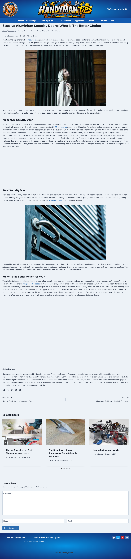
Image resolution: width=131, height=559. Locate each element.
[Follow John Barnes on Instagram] (12, 390)
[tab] (61, 468)
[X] (118, 537)
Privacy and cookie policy (33, 542)
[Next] (125, 442)
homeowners (30, 40)
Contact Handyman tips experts (46, 538)
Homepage (19, 21)
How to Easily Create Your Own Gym (17, 399)
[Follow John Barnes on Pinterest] (20, 390)
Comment (8, 493)
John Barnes (12, 457)
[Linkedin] (127, 537)
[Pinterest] (122, 537)
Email (70, 521)
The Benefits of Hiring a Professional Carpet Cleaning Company (63, 453)
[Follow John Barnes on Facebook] (4, 390)
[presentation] (22, 432)
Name (6, 521)
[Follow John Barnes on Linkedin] (16, 390)
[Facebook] (114, 537)
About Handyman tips (16, 538)
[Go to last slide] (5, 442)
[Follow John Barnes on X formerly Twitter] (8, 390)
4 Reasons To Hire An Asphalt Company (112, 399)
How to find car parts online (106, 450)
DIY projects (103, 21)
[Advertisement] (63, 168)
